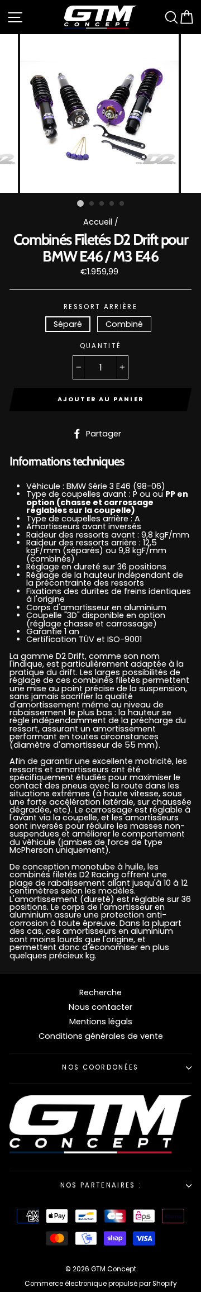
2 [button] (92, 204)
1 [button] (80, 203)
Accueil (97, 221)
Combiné (124, 324)
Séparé (68, 324)
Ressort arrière (100, 307)
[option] (100, 113)
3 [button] (102, 204)
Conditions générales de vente (101, 1036)
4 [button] (112, 204)
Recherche (100, 992)
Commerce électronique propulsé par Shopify (101, 1283)
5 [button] (122, 204)
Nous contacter (100, 1007)
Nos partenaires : (100, 1185)
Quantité (101, 346)
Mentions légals (100, 1021)
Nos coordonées (100, 1067)
